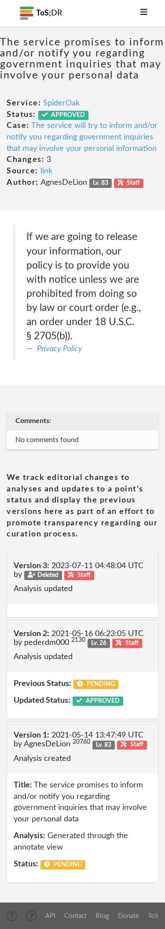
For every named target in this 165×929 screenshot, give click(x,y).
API (50, 916)
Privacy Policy (59, 349)
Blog (102, 916)
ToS (153, 916)
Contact (75, 916)
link (46, 171)
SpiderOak (61, 103)
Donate (128, 916)
